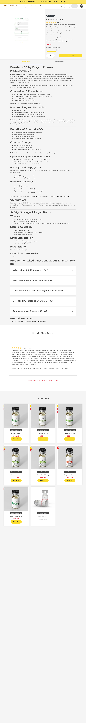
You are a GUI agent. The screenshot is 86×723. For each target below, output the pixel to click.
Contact (24, 7)
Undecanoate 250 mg (16, 516)
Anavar (46, 162)
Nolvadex (17, 178)
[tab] (26, 61)
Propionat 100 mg (70, 433)
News (19, 7)
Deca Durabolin (37, 160)
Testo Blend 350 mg (43, 475)
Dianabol (47, 160)
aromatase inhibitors (42, 196)
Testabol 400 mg (43, 516)
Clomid (16, 176)
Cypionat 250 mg (43, 433)
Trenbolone (38, 162)
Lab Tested (33, 5)
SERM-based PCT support (60, 196)
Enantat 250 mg (16, 433)
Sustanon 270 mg (16, 475)
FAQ (56, 5)
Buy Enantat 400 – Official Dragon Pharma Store (30, 321)
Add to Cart (71, 55)
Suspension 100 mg (70, 475)
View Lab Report (64, 41)
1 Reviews (60, 23)
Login (67, 6)
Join (75, 6)
